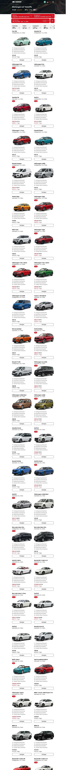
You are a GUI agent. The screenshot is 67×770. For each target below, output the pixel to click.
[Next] (53, 27)
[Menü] (53, 2)
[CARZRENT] (18, 2)
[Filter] (52, 21)
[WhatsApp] (45, 2)
